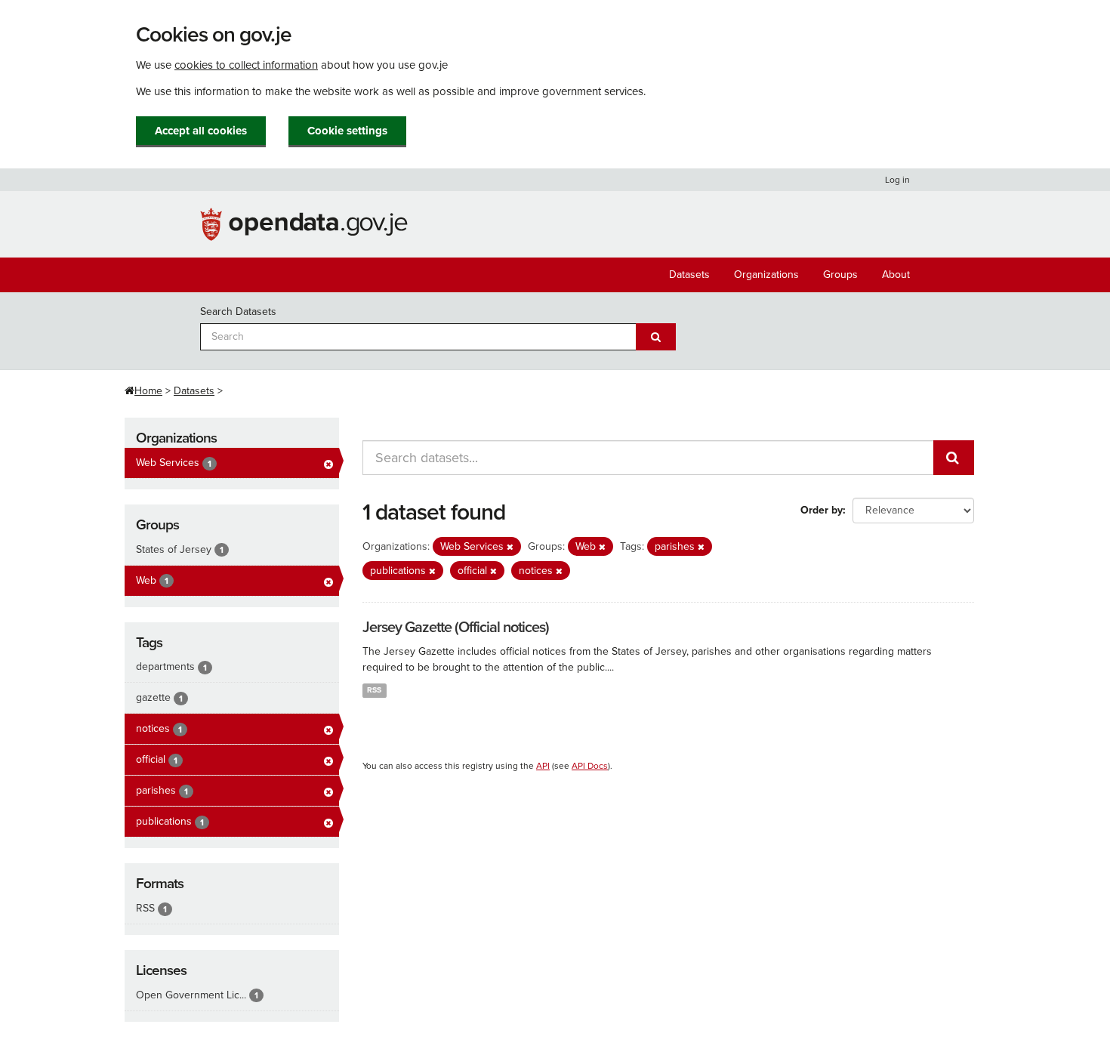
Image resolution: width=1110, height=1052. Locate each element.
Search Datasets (238, 311)
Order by (821, 510)
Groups (840, 274)
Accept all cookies (201, 130)
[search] (953, 457)
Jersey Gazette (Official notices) (455, 628)
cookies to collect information (246, 65)
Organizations (766, 274)
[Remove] (510, 547)
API (543, 765)
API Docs (590, 765)
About (896, 274)
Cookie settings (347, 130)
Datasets (689, 274)
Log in (897, 179)
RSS (374, 690)
